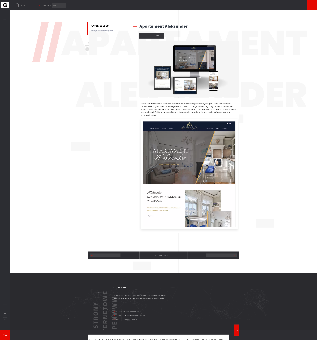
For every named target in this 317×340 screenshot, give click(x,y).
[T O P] (236, 330)
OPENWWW (157, 103)
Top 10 (156, 36)
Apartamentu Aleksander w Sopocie (157, 109)
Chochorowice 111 (132, 319)
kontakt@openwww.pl (135, 315)
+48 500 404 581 (133, 311)
